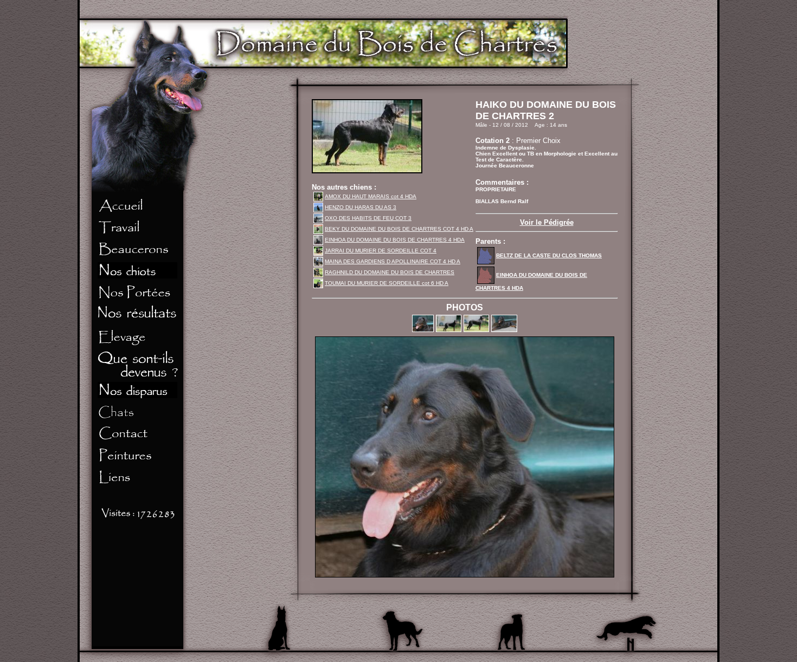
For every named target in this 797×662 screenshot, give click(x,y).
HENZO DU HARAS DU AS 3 (360, 207)
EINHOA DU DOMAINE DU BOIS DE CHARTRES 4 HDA (395, 240)
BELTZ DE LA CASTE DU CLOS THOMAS (549, 255)
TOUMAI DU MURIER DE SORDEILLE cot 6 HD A (386, 283)
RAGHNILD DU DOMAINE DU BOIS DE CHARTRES (389, 272)
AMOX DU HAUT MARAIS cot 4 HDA (370, 196)
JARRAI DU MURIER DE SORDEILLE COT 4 (380, 251)
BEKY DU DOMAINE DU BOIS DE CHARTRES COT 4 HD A (399, 229)
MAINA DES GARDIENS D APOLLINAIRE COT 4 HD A (392, 261)
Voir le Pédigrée (547, 222)
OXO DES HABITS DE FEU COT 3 (368, 218)
